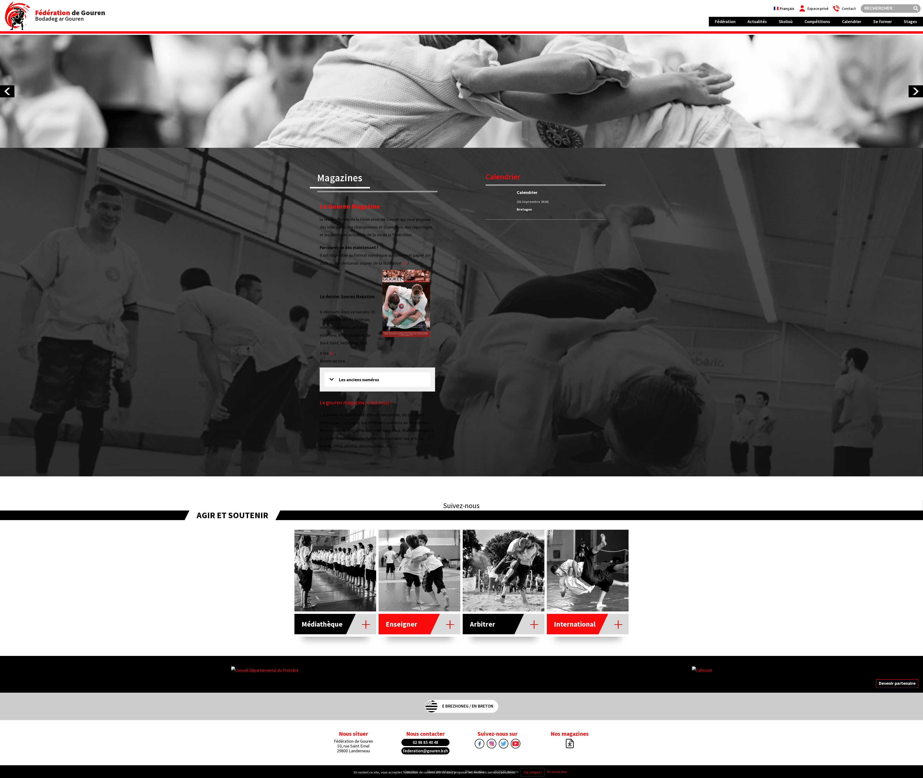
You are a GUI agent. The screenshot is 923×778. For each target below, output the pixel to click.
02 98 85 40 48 (425, 742)
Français (787, 8)
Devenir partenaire (897, 683)
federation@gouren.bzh (425, 750)
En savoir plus (557, 772)
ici (404, 263)
